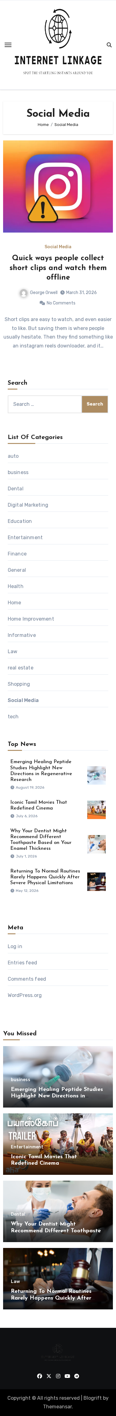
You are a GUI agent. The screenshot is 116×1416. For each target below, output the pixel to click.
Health (16, 586)
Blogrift (93, 1398)
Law (13, 651)
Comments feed (27, 979)
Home (14, 603)
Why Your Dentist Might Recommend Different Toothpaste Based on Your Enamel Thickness (56, 1231)
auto (13, 456)
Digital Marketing (28, 505)
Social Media (58, 247)
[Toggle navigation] (8, 45)
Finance (17, 554)
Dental (16, 489)
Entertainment (25, 537)
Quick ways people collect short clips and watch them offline (58, 268)
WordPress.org (25, 995)
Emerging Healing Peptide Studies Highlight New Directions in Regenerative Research (57, 1096)
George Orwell (44, 292)
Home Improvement (31, 619)
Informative (22, 635)
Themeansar (57, 1407)
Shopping (19, 684)
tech (13, 717)
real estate (20, 668)
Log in (15, 946)
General (17, 570)
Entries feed (22, 963)
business (18, 472)
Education (20, 521)
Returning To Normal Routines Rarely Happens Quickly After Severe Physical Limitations (45, 877)
